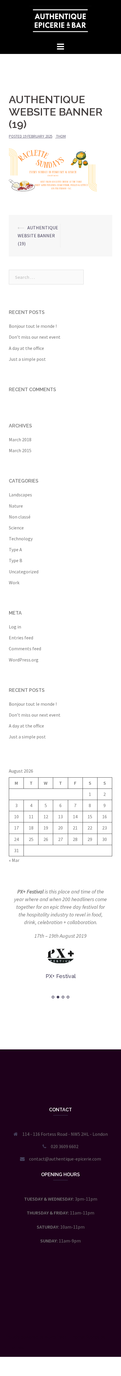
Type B (15, 560)
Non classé (20, 517)
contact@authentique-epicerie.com (65, 1159)
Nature (16, 506)
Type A (15, 549)
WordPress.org (23, 660)
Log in (15, 627)
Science (16, 528)
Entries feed (21, 638)
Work (14, 582)
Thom (61, 136)
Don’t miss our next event (34, 337)
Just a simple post (27, 359)
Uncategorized (23, 572)
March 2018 (20, 439)
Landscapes (20, 495)
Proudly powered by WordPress (35, 1337)
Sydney (93, 1337)
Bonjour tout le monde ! (33, 326)
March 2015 (20, 450)
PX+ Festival (30, 891)
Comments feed (25, 648)
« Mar (14, 860)
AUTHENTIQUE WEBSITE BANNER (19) (38, 235)
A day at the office (26, 348)
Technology (21, 538)
